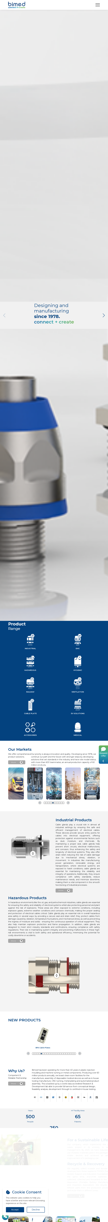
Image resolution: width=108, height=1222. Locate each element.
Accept (15, 1209)
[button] (104, 315)
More (13, 762)
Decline (36, 1209)
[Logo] (16, 5)
